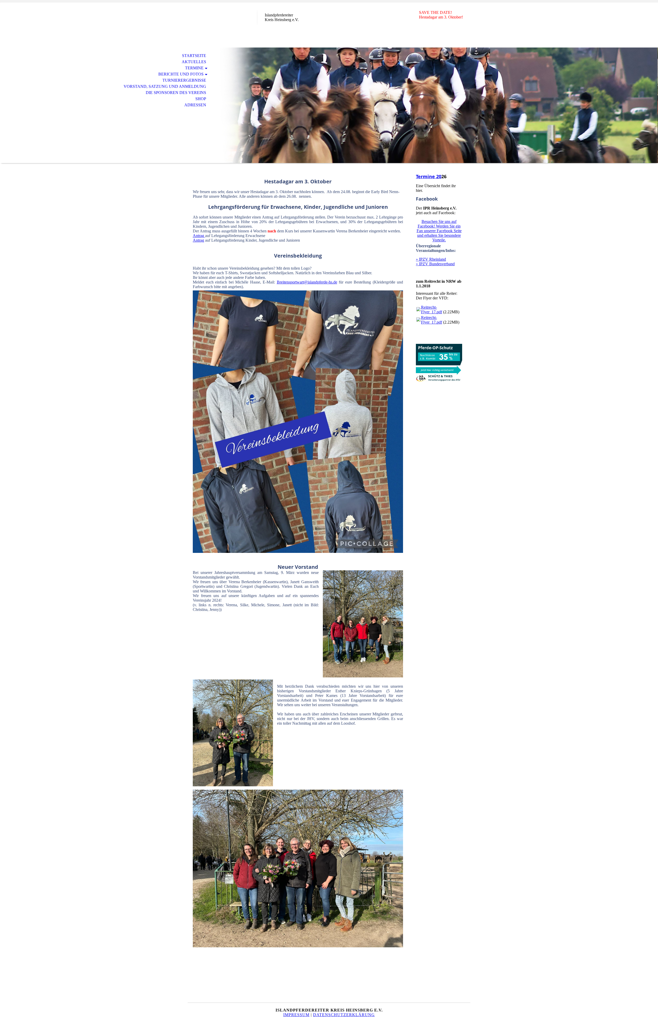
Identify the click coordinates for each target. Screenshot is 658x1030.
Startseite (194, 55)
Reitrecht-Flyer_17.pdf (431, 309)
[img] (222, 25)
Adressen (195, 105)
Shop (200, 99)
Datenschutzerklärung (344, 1015)
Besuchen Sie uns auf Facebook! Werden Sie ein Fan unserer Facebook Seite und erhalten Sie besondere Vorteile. (439, 230)
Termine (194, 68)
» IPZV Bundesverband (435, 264)
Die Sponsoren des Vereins (176, 92)
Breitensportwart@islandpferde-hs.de (307, 282)
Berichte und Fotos (181, 74)
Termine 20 (428, 176)
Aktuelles (194, 62)
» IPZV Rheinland (431, 259)
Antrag (199, 235)
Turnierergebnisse (184, 80)
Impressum (296, 1015)
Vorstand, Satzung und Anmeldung (165, 86)
